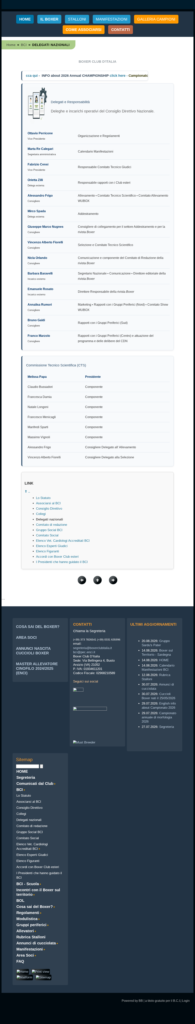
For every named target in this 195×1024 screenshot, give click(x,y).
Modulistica (27, 919)
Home (25, 19)
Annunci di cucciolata (36, 943)
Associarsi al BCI (48, 503)
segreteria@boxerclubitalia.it (92, 648)
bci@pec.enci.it (84, 652)
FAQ (20, 961)
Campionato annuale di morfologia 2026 (159, 717)
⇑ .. (27, 491)
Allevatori (25, 931)
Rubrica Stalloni (31, 937)
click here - (112, 75)
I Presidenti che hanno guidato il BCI (62, 562)
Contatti (120, 30)
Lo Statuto (43, 498)
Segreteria (166, 727)
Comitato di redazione (51, 525)
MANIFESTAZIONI (111, 19)
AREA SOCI (26, 637)
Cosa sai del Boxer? (34, 907)
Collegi (41, 514)
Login (186, 1000)
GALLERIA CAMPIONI (156, 19)
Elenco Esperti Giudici (52, 546)
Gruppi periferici (31, 925)
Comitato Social (47, 535)
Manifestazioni (29, 949)
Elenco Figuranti (47, 551)
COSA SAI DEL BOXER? (37, 627)
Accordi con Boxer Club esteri (57, 556)
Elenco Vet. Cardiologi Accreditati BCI (63, 540)
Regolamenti (27, 913)
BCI (24, 45)
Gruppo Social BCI (49, 530)
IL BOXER (49, 19)
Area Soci (25, 955)
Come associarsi (83, 30)
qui (28, 75)
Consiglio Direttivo (49, 508)
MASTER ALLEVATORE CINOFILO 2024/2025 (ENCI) (37, 668)
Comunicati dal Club (34, 783)
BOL (20, 900)
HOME (164, 660)
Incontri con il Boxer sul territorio (38, 892)
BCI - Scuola (27, 884)
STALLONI (77, 19)
